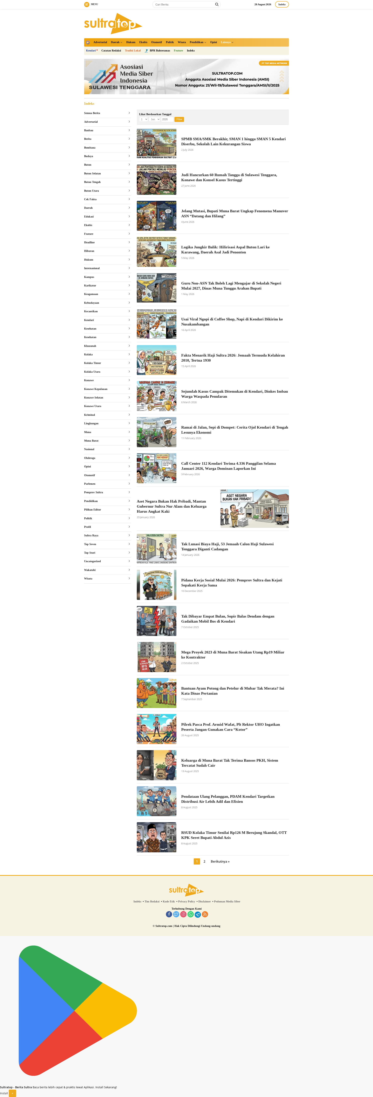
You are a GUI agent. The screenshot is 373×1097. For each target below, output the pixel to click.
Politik (170, 42)
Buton (87, 164)
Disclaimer (204, 901)
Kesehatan (90, 328)
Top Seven (90, 544)
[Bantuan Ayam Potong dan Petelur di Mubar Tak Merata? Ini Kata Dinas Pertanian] (156, 693)
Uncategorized (92, 561)
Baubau (88, 130)
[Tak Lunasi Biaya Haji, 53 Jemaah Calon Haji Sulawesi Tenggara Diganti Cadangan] (156, 549)
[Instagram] (183, 914)
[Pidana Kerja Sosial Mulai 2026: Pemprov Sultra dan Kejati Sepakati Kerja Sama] (156, 585)
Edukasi (89, 216)
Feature (178, 50)
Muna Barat (91, 440)
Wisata (182, 42)
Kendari (91, 50)
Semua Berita (92, 113)
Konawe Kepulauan (95, 389)
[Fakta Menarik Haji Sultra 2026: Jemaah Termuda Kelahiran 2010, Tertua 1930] (156, 360)
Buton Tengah (92, 182)
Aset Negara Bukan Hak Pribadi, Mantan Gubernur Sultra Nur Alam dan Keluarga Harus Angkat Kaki (172, 506)
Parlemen (89, 483)
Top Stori (89, 552)
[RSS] (205, 914)
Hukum (130, 42)
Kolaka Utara (92, 371)
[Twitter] (176, 914)
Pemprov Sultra (93, 492)
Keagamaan (91, 294)
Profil (87, 526)
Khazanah (90, 345)
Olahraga (89, 458)
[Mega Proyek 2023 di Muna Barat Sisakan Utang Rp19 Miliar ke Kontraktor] (156, 657)
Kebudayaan (91, 302)
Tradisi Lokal (133, 50)
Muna (87, 432)
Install (4, 1093)
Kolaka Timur (92, 363)
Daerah (115, 42)
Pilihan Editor (92, 509)
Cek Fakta (90, 199)
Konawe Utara (92, 406)
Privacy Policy (186, 901)
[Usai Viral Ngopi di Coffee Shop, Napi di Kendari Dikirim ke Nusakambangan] (156, 324)
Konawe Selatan (93, 397)
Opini (213, 42)
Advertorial (100, 42)
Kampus (89, 277)
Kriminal (89, 414)
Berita (87, 138)
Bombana (89, 147)
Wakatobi (90, 570)
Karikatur (90, 285)
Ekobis (143, 42)
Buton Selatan (92, 173)
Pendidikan (196, 42)
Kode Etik (169, 901)
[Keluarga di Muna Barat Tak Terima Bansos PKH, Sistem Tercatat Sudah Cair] (156, 765)
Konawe (89, 380)
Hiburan (89, 251)
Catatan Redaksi (111, 50)
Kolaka (88, 354)
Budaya (88, 156)
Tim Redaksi (152, 901)
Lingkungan (91, 423)
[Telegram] (198, 915)
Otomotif (156, 42)
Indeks (282, 4)
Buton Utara (91, 190)
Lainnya (226, 42)
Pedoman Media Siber (227, 901)
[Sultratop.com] (113, 23)
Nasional (89, 449)
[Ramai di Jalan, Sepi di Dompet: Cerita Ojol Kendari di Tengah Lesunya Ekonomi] (156, 432)
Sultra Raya (91, 535)
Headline (89, 242)
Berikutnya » (220, 861)
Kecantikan (91, 311)
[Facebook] (169, 914)
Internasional (92, 268)
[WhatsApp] (190, 914)
